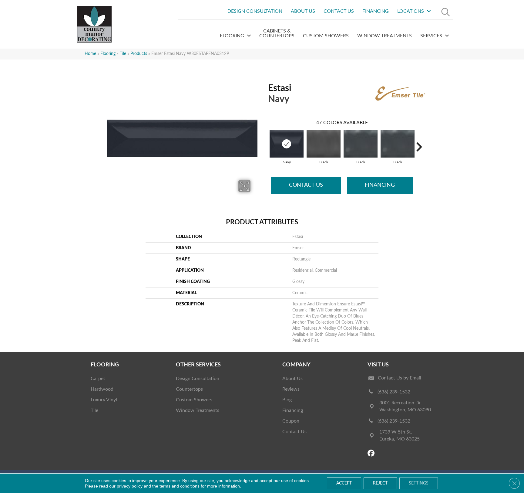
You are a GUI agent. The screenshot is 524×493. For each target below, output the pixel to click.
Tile (123, 54)
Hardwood (102, 389)
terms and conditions (180, 486)
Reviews (291, 389)
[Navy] (286, 144)
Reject (380, 483)
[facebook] (372, 454)
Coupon (290, 421)
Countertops (189, 389)
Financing (380, 185)
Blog (287, 399)
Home (90, 54)
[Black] (323, 144)
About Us (292, 378)
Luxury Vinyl (104, 399)
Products (138, 54)
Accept (344, 483)
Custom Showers (194, 399)
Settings (418, 483)
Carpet (98, 378)
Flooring (108, 54)
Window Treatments (197, 410)
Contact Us (306, 185)
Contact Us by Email (399, 378)
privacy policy (130, 486)
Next (418, 138)
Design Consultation (197, 378)
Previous (265, 138)
